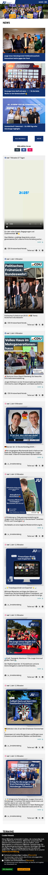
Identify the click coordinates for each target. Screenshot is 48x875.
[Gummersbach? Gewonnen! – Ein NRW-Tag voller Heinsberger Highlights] (24, 112)
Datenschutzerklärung (10, 852)
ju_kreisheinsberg (14, 464)
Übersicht (32, 855)
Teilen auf (30, 250)
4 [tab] (27, 16)
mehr (39, 242)
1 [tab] (19, 16)
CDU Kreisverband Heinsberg (18, 249)
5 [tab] (29, 16)
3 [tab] (24, 16)
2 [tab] (22, 16)
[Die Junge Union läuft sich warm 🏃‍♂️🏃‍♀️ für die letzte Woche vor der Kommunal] (24, 80)
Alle (17, 150)
